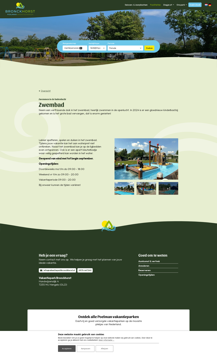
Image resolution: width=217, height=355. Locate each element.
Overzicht (46, 91)
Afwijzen (104, 348)
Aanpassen (85, 348)
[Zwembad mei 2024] (124, 188)
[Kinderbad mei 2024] (146, 159)
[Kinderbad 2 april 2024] (146, 188)
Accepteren (67, 348)
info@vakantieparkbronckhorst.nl (59, 270)
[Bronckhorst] (20, 9)
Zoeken (149, 48)
